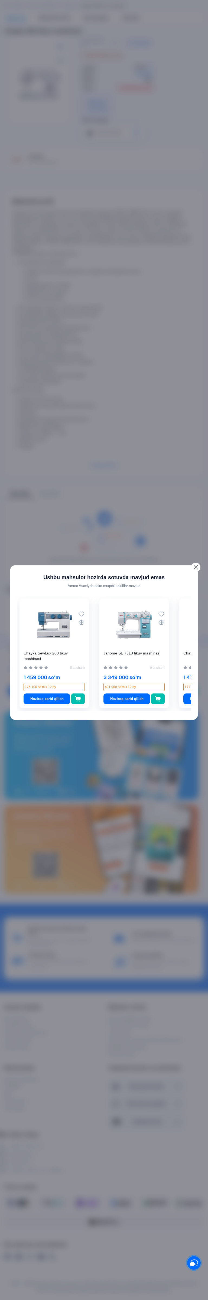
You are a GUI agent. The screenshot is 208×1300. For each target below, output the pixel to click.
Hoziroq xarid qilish (47, 699)
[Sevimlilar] (81, 614)
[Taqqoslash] (81, 622)
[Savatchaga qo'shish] (78, 698)
